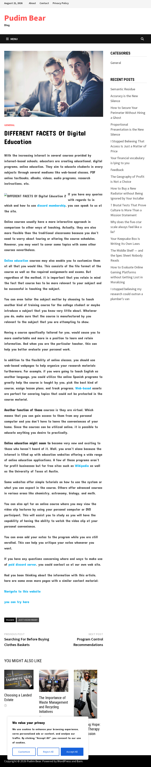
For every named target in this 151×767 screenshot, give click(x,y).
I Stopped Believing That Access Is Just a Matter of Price (128, 146)
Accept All (72, 751)
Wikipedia (82, 466)
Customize (24, 751)
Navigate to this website (22, 591)
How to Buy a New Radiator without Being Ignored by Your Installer (127, 193)
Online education (16, 260)
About (32, 3)
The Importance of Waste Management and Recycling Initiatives (53, 705)
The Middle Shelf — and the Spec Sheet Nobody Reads (126, 255)
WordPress (64, 761)
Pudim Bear (25, 18)
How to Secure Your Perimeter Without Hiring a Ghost (127, 113)
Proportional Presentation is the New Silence (127, 129)
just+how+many (28, 619)
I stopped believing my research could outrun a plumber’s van (126, 294)
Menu (14, 39)
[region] (47, 738)
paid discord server (22, 564)
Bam (79, 761)
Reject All (48, 751)
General (9, 125)
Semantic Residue (122, 89)
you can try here (16, 602)
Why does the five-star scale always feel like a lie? (126, 227)
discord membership (51, 205)
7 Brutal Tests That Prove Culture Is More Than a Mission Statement (128, 210)
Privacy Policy (61, 3)
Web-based (83, 388)
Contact (44, 3)
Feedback (117, 170)
